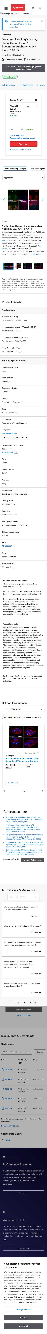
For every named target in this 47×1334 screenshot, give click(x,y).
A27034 (5, 240)
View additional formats (14, 438)
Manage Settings (23, 1309)
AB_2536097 (7, 546)
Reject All (23, 1318)
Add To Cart (23, 144)
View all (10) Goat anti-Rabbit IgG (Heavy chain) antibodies (23, 67)
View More (37, 254)
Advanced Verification (14, 55)
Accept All (23, 1326)
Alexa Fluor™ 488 (9, 433)
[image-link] (23, 199)
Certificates (28, 85)
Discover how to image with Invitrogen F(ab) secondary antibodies (21, 24)
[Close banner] (41, 21)
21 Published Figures (13, 59)
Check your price (17, 135)
